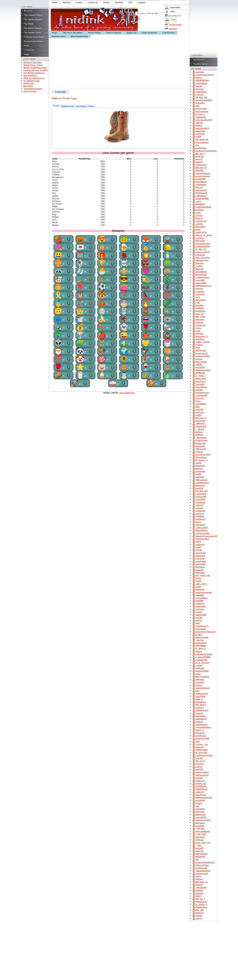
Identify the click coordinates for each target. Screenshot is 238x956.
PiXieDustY (200, 466)
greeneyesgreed (202, 176)
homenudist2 (201, 353)
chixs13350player (203, 727)
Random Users (58, 36)
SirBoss (199, 432)
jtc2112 (198, 415)
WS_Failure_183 (202, 575)
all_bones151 (201, 753)
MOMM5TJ (200, 204)
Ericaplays (200, 733)
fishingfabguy (201, 111)
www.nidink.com (127, 393)
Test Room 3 (198, 60)
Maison (198, 651)
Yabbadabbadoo (202, 871)
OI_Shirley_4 (201, 904)
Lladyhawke (200, 196)
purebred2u (200, 148)
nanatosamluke (202, 533)
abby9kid (199, 170)
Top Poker (28, 24)
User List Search (149, 33)
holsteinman (201, 108)
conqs (198, 328)
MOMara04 (200, 857)
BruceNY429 (201, 274)
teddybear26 (201, 92)
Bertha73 (199, 913)
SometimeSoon (202, 688)
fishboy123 (200, 443)
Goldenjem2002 (202, 246)
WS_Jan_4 (200, 899)
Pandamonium (202, 393)
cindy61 (199, 224)
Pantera (198, 685)
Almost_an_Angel (203, 235)
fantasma (199, 609)
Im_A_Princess (202, 663)
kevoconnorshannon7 (205, 632)
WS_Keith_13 (201, 882)
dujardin (199, 722)
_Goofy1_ (199, 640)
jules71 (198, 918)
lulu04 (198, 581)
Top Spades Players (33, 19)
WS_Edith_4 (200, 705)
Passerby (199, 764)
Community (60, 92)
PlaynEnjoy (200, 702)
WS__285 (199, 910)
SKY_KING (200, 317)
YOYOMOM (200, 646)
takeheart (199, 679)
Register (173, 29)
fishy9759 (199, 558)
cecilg (198, 213)
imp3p (198, 876)
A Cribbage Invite (31, 81)
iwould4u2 (200, 809)
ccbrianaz (199, 291)
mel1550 (199, 769)
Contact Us (29, 50)
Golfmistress (201, 868)
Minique (199, 885)
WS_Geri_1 (200, 154)
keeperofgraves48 (203, 592)
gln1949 (199, 778)
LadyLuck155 (201, 527)
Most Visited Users (79, 36)
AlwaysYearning (202, 244)
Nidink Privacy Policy (33, 65)
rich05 (198, 137)
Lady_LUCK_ (201, 584)
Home (54, 33)
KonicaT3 (199, 398)
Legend (198, 665)
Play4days (200, 567)
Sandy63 (199, 713)
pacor (198, 229)
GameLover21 (201, 873)
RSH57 (198, 896)
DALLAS (199, 747)
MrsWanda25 (201, 193)
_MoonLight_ (201, 437)
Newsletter (28, 86)
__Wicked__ (200, 429)
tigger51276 (200, 817)
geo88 (198, 474)
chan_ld (199, 699)
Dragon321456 (202, 671)
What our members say (34, 78)
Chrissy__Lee (201, 744)
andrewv (199, 288)
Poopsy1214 (201, 362)
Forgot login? (175, 25)
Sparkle (198, 86)
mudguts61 (200, 117)
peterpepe (200, 837)
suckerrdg (200, 134)
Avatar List (132, 33)
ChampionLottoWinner (206, 151)
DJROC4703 (200, 232)
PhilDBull (199, 516)
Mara (197, 407)
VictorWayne (201, 387)
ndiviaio (199, 390)
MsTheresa (200, 300)
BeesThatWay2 (202, 677)
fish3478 (199, 488)
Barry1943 (200, 573)
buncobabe (200, 629)
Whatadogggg (202, 260)
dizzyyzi (199, 187)
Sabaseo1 (199, 319)
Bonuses (28, 11)
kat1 (197, 691)
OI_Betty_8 (200, 648)
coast (198, 331)
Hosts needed (30, 91)
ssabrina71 (200, 781)
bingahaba (200, 502)
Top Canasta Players (33, 15)
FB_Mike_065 (201, 491)
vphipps (199, 508)
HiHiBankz (200, 373)
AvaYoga (199, 334)
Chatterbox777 (202, 626)
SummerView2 (202, 775)
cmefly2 (199, 266)
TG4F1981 (200, 828)
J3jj (197, 859)
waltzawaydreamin (204, 654)
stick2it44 (199, 826)
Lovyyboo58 (201, 395)
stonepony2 (200, 221)
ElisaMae (199, 305)
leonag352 (200, 255)
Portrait (56, 106)
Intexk (198, 542)
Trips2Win (200, 103)
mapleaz (199, 890)
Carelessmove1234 (204, 755)
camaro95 (199, 294)
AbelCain (199, 156)
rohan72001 (200, 561)
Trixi (197, 806)
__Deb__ (199, 845)
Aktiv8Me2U (200, 404)
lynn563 (199, 758)
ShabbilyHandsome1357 (206, 536)
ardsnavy (199, 707)
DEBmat (199, 435)
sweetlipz (199, 72)
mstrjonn (199, 412)
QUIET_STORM (202, 342)
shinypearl (200, 525)
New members (30, 75)
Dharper (199, 879)
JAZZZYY (199, 505)
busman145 (200, 497)
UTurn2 (198, 803)
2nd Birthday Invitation (34, 73)
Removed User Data (33, 62)
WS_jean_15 (200, 168)
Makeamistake (201, 637)
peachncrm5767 (202, 252)
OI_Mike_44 (200, 249)
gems (198, 674)
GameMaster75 (202, 128)
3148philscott (201, 693)
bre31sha (199, 210)
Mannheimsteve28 (203, 797)
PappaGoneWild (202, 820)
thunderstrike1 (202, 539)
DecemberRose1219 (204, 75)
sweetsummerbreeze (204, 862)
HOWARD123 (201, 789)
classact (199, 345)
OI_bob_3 (199, 114)
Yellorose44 (200, 449)
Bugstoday (200, 814)
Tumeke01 (200, 384)
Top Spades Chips (32, 32)
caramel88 (200, 471)
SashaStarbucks (202, 173)
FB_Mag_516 (201, 97)
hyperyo (199, 452)
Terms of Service (113, 33)
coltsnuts (199, 544)
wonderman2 (201, 724)
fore (197, 145)
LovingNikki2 (201, 598)
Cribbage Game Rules (34, 37)
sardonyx (199, 514)
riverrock (199, 94)
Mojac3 (198, 78)
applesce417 (201, 190)
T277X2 (198, 550)
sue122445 (200, 800)
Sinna (198, 401)
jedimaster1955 (202, 738)
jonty (197, 297)
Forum (90, 106)
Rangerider (200, 421)
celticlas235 (200, 426)
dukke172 (199, 792)
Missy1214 (200, 241)
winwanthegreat (202, 454)
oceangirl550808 (202, 657)
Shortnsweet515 (202, 370)
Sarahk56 (199, 477)
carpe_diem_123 (202, 843)
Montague (200, 823)
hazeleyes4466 (202, 198)
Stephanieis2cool (203, 286)
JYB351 (198, 364)
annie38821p (201, 272)
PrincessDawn (202, 142)
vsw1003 (199, 409)
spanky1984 (200, 615)
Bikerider (199, 263)
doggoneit (200, 556)
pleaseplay (200, 131)
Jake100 (199, 123)
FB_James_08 (201, 139)
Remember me (174, 16)
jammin (198, 125)
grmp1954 (200, 280)
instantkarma (201, 660)
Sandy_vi (199, 730)
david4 (198, 463)
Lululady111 (200, 494)
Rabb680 (199, 601)
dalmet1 (199, 162)
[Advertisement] (119, 63)
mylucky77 (200, 519)
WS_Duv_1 (200, 761)
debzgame (200, 446)
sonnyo (198, 359)
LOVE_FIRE (200, 834)
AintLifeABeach (202, 831)
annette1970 (201, 719)
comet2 (198, 215)
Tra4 (197, 106)
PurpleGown (201, 902)
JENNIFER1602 (202, 80)
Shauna (198, 218)
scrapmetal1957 (202, 356)
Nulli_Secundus (202, 258)
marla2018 (200, 367)
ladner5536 (200, 564)
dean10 (198, 916)
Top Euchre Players (33, 28)
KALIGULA (200, 381)
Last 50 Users (168, 33)
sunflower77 (201, 643)
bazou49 (199, 570)
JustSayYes (200, 325)
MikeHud (199, 269)
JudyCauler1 (201, 165)
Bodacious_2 (201, 336)
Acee (197, 348)
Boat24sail (200, 311)
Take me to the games (73, 33)
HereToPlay (200, 716)
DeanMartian (201, 182)
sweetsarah (200, 184)
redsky (198, 587)
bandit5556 (200, 179)
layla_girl (199, 314)
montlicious (200, 736)
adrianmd (199, 604)
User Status (81, 106)
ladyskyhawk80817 (204, 100)
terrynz (198, 620)
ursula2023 (200, 499)
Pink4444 (199, 308)
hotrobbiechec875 (203, 120)
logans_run (200, 783)
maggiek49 (200, 606)
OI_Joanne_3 (201, 460)
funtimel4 (199, 589)
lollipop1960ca (202, 772)
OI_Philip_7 (200, 376)
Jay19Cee (199, 339)
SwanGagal (200, 553)
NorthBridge (201, 786)
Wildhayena (200, 378)
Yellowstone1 (201, 480)
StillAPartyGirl (201, 710)
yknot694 (199, 682)
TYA (197, 303)
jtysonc (198, 612)
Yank (197, 741)
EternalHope (201, 457)
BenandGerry (201, 530)
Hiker (197, 623)
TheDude (199, 840)
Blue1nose (200, 485)
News (26, 46)
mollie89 (199, 848)
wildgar (198, 767)
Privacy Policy (94, 33)
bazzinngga (200, 795)
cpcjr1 (198, 547)
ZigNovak (199, 668)
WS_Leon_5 (200, 418)
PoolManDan (201, 907)
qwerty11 (199, 851)
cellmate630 (200, 887)
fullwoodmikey (202, 865)
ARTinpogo (200, 350)
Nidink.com (29, 83)
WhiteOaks (200, 227)
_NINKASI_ (200, 424)
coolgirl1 (199, 322)
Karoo (198, 522)
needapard (200, 511)
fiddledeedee (201, 854)
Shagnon (199, 89)
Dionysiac (200, 812)
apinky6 (199, 468)
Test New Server (200, 64)
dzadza (198, 634)
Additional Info (67, 106)
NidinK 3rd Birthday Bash (35, 68)
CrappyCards (201, 440)
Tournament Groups (33, 89)
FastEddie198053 (203, 207)
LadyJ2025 (200, 696)
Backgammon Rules (33, 41)
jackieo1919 (200, 283)
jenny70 (199, 159)
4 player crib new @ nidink (36, 70)
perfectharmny (202, 483)
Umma (198, 578)
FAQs (26, 54)
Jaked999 (199, 595)
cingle (198, 201)
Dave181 (199, 893)
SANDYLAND (201, 750)
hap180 (198, 617)
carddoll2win (201, 83)
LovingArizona (202, 277)
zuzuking (199, 238)
